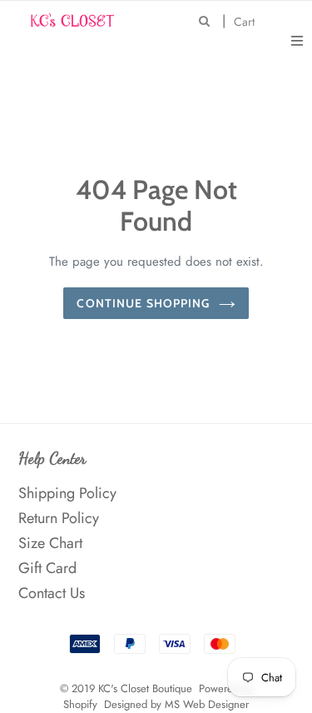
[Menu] (297, 39)
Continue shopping (143, 303)
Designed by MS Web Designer (176, 704)
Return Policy (58, 518)
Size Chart (50, 543)
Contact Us (51, 593)
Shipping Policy (67, 493)
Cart (248, 21)
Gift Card (47, 568)
